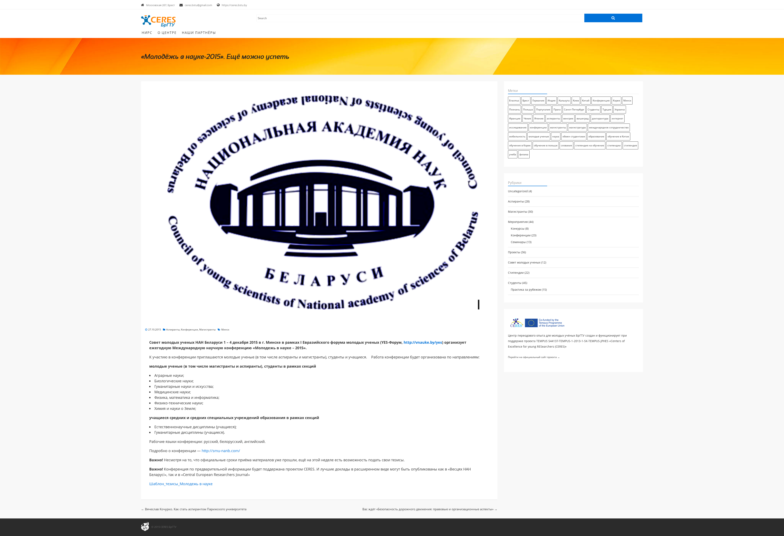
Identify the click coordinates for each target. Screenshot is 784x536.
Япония (538, 118)
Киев (576, 100)
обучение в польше (546, 145)
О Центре (167, 32)
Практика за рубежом (526, 289)
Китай (585, 100)
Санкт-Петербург (574, 109)
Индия (552, 100)
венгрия (568, 118)
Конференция (601, 100)
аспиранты (553, 118)
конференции (538, 127)
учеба (512, 154)
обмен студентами (573, 136)
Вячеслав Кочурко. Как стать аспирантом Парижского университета (193, 509)
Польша (528, 109)
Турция (606, 109)
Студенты (593, 109)
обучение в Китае (618, 136)
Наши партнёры (199, 32)
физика (523, 154)
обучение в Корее (520, 145)
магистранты (558, 127)
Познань (514, 109)
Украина (620, 109)
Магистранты (207, 329)
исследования (518, 127)
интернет (617, 118)
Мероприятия (518, 222)
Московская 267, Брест (160, 5)
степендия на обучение (589, 145)
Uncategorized (518, 191)
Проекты (514, 252)
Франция (514, 118)
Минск (225, 329)
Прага (557, 109)
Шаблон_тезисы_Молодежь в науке (181, 483)
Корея (616, 100)
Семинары (518, 242)
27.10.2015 (154, 329)
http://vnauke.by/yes (423, 342)
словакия (566, 145)
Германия (538, 100)
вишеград (583, 118)
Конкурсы (518, 228)
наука (555, 136)
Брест (525, 100)
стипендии (614, 145)
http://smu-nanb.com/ (221, 450)
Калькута (564, 100)
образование (596, 136)
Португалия (543, 109)
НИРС (147, 32)
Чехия (527, 118)
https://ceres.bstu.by (234, 5)
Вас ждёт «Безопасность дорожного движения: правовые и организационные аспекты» (429, 509)
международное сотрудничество (609, 127)
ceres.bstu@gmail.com (198, 5)
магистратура (577, 127)
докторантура (600, 118)
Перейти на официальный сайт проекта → (534, 357)
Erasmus (514, 100)
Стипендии (516, 273)
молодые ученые (539, 136)
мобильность (517, 136)
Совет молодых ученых (524, 262)
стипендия (630, 145)
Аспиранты (173, 329)
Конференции (189, 329)
